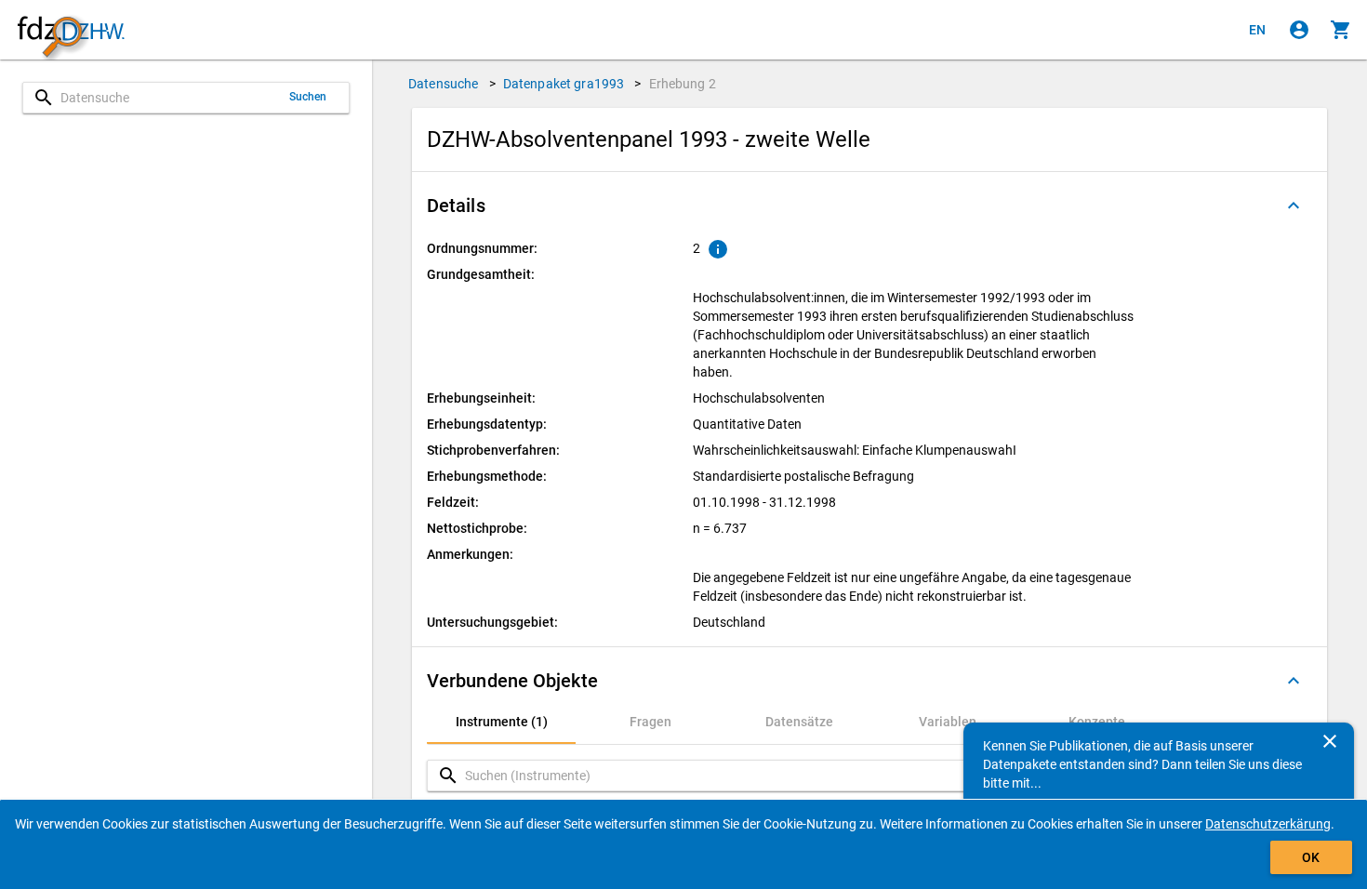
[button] (869, 205)
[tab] (501, 721)
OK (1311, 857)
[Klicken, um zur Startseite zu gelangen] (70, 30)
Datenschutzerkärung (1268, 823)
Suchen (308, 96)
